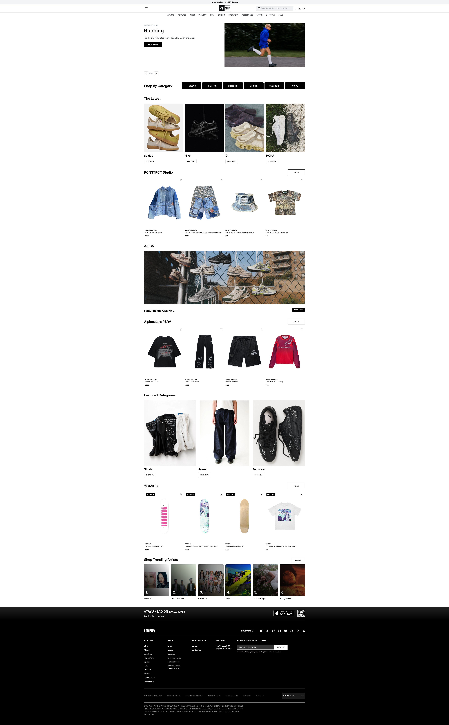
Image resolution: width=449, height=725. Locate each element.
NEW (212, 15)
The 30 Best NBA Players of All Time (224, 647)
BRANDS (221, 15)
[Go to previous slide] (146, 73)
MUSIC (259, 15)
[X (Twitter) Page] (267, 631)
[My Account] (299, 8)
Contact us (196, 649)
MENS (192, 15)
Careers (195, 645)
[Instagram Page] (279, 631)
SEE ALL (296, 172)
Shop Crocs (159, 44)
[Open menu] (146, 8)
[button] (231, 43)
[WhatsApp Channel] (273, 631)
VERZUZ (147, 669)
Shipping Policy (174, 657)
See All (298, 560)
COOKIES (260, 695)
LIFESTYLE (270, 15)
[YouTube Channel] (285, 631)
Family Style (149, 681)
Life (145, 665)
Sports (147, 661)
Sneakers (148, 653)
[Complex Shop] (224, 8)
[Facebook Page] (261, 631)
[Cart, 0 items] (303, 8)
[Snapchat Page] (291, 631)
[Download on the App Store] (283, 613)
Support (171, 653)
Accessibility (232, 695)
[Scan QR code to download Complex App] (301, 613)
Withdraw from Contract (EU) (174, 667)
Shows (147, 673)
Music (146, 649)
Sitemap (247, 695)
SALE (281, 15)
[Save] (181, 180)
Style (146, 645)
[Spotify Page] (304, 631)
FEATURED (182, 15)
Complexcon (149, 677)
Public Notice (214, 695)
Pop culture (149, 657)
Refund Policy (173, 661)
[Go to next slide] (156, 73)
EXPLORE (170, 15)
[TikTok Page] (298, 631)
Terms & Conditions (153, 695)
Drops (170, 649)
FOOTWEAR (233, 15)
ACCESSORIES (247, 15)
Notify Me (281, 647)
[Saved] (295, 8)
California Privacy (194, 695)
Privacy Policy (275, 652)
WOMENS (202, 15)
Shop (170, 645)
